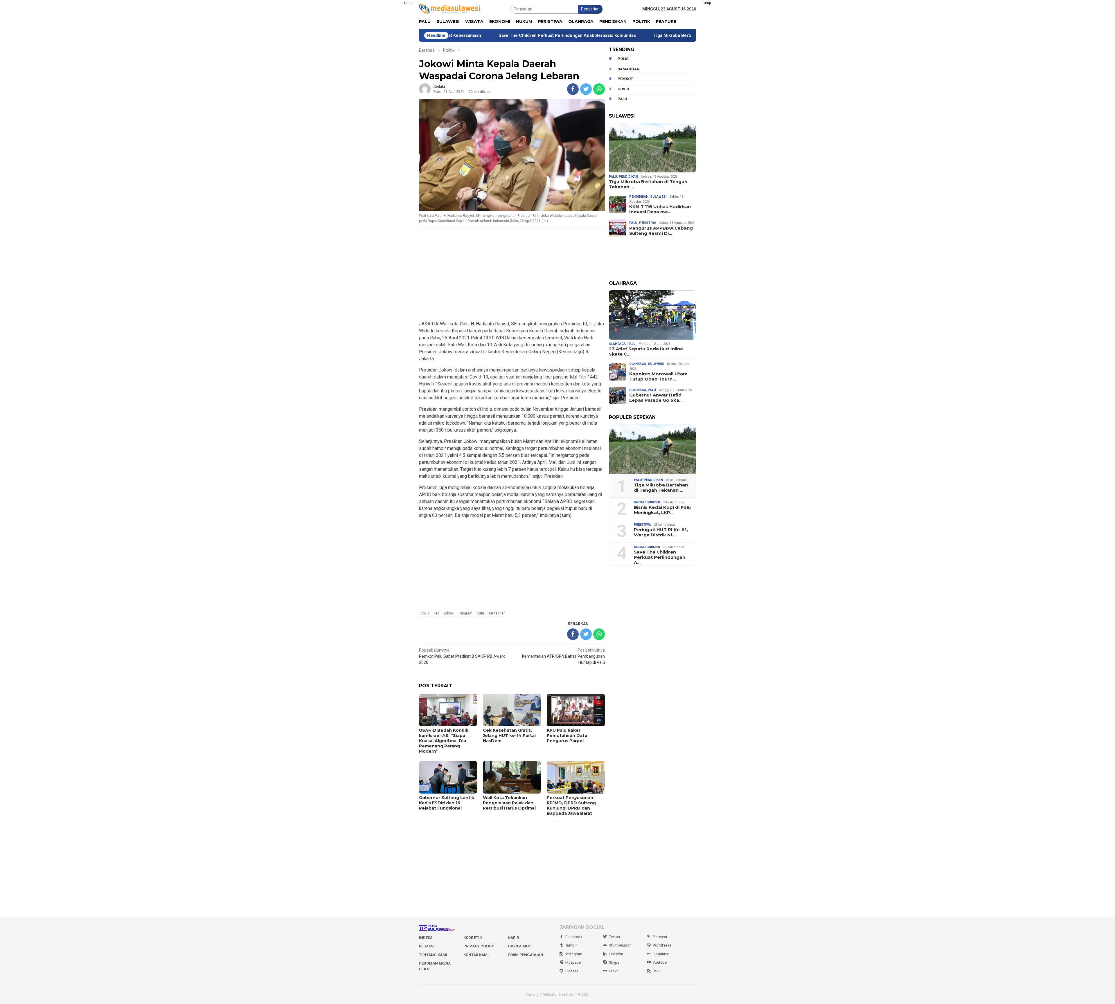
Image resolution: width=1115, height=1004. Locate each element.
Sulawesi (658, 197)
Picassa (571, 971)
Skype (614, 962)
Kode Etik (472, 937)
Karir (513, 937)
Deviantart (661, 954)
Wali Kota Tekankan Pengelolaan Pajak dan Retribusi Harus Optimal (509, 803)
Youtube (660, 962)
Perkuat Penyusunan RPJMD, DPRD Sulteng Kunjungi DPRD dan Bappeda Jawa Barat (571, 805)
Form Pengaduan (525, 955)
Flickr (613, 971)
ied (436, 613)
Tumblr (571, 945)
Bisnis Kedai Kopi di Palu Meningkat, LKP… (662, 510)
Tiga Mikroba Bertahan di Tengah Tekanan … (648, 184)
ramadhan (497, 613)
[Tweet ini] (586, 89)
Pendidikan (628, 177)
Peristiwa (647, 223)
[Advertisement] (390, 87)
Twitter (614, 937)
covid (425, 613)
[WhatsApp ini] (599, 89)
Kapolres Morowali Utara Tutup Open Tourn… (658, 376)
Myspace (573, 962)
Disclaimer (519, 946)
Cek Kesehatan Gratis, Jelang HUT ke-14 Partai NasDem (509, 735)
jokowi (449, 613)
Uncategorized (647, 502)
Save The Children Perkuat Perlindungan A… (659, 557)
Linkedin (616, 954)
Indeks (425, 937)
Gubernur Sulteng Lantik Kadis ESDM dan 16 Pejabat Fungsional (446, 803)
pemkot (625, 79)
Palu (613, 177)
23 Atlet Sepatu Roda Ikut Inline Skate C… (646, 351)
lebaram (465, 613)
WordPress (662, 945)
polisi (624, 59)
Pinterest (660, 937)
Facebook (573, 937)
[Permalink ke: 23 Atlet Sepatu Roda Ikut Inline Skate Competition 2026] (652, 315)
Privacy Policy (478, 946)
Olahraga (617, 344)
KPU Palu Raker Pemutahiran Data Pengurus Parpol (567, 735)
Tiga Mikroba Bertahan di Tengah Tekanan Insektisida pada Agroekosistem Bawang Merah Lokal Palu (687, 35)
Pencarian (590, 9)
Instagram (573, 954)
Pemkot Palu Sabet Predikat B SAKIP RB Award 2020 (462, 656)
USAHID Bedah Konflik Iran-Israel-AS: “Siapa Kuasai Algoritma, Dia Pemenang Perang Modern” (443, 741)
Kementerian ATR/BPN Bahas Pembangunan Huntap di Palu (563, 656)
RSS (656, 971)
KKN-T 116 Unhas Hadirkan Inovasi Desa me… (660, 209)
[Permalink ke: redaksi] (425, 88)
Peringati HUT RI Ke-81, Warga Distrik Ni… (661, 532)
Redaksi (426, 946)
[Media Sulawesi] (449, 8)
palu (480, 613)
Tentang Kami (433, 955)
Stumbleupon (620, 945)
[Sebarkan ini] (573, 89)
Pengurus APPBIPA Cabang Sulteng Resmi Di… (661, 231)
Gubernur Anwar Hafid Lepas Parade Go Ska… (656, 397)
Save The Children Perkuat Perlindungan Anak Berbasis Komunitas (498, 35)
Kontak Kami (476, 955)
